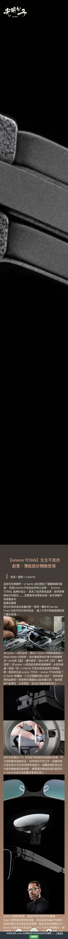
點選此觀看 (9, 603)
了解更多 (59, 933)
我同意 (34, 936)
